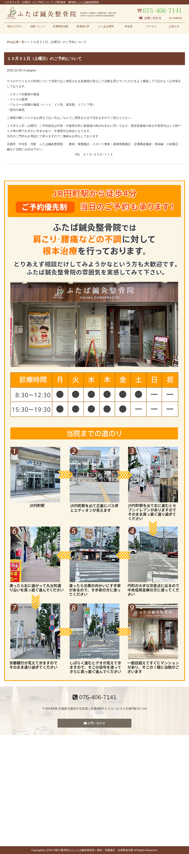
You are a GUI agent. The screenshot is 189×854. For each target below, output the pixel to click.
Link (144, 708)
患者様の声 (83, 26)
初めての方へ (15, 26)
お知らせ (174, 26)
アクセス (151, 26)
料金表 (129, 26)
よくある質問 (106, 26)
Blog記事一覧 (16, 42)
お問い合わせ (96, 723)
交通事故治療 (60, 26)
